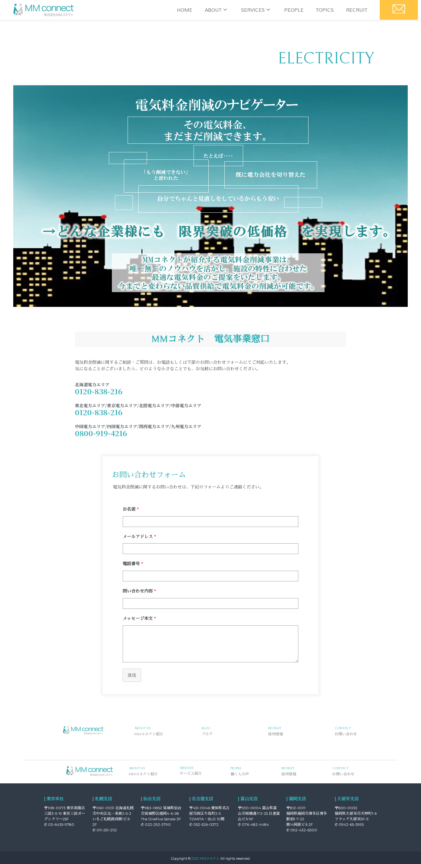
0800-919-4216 (101, 433)
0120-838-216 (98, 391)
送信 (132, 675)
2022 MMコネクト (205, 858)
